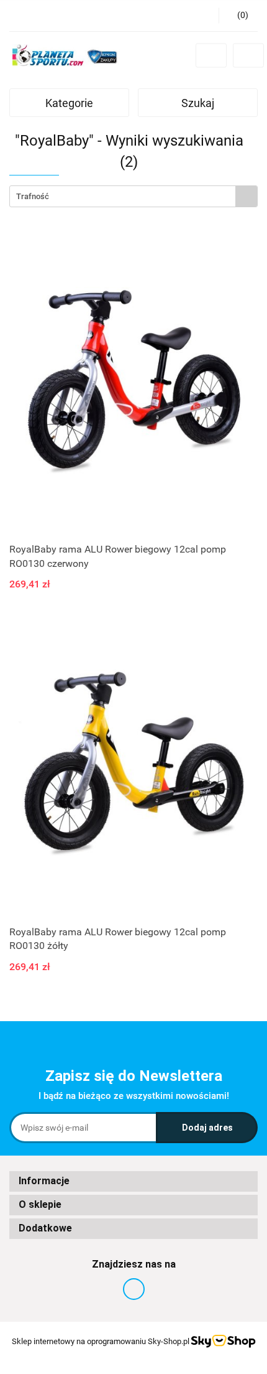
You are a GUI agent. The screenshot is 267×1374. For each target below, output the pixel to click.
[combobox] (133, 196)
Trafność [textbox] (32, 196)
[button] (133, 1181)
